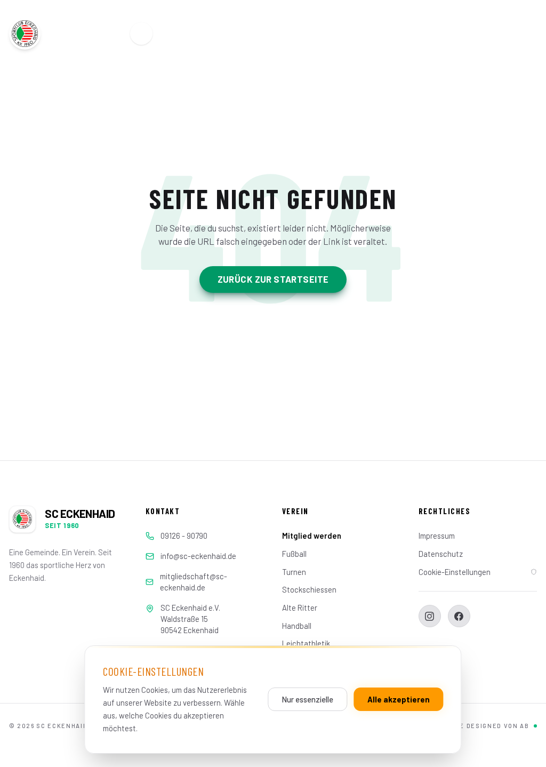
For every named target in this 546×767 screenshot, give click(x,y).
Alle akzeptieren (398, 699)
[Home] (141, 33)
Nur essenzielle (307, 699)
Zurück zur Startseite (273, 279)
